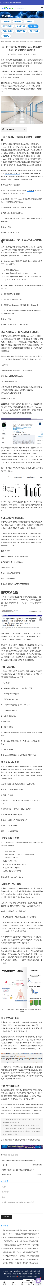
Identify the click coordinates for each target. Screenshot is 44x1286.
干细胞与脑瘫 (34, 31)
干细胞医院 (33, 26)
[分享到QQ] (9, 1155)
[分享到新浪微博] (16, 1155)
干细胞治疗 (17, 21)
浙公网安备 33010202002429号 (28, 1276)
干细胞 (9, 41)
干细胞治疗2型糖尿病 (12, 173)
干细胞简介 (6, 36)
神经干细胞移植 (7, 26)
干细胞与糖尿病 (7, 31)
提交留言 (7, 1217)
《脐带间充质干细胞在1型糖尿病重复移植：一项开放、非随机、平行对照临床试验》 (22, 603)
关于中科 (13, 1284)
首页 (4, 41)
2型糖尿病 (30, 190)
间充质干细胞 (21, 26)
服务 (22, 1284)
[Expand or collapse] (24, 129)
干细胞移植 (6, 21)
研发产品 (31, 1284)
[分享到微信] (12, 1155)
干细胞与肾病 (21, 31)
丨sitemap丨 (6, 1271)
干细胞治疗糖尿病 (32, 60)
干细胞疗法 (29, 21)
